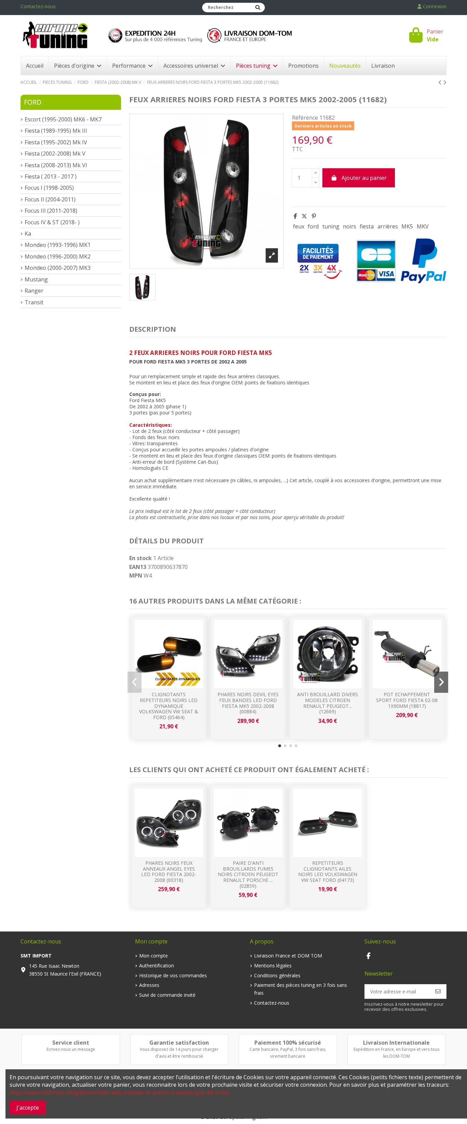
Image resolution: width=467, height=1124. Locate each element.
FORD (32, 102)
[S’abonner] (438, 991)
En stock (140, 558)
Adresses (149, 985)
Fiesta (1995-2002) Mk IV (56, 142)
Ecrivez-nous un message (70, 1049)
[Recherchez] (258, 7)
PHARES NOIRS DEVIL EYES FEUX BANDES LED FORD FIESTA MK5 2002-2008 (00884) (248, 703)
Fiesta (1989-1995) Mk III (56, 130)
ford (313, 226)
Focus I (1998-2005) (49, 187)
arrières (387, 226)
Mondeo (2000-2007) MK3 (58, 268)
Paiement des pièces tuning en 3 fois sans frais (300, 989)
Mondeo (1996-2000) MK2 (58, 256)
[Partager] (295, 216)
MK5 (407, 226)
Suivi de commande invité (167, 995)
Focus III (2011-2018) (51, 210)
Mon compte (153, 955)
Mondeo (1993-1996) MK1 (58, 245)
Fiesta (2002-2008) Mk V (55, 153)
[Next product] (444, 82)
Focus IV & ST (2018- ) (52, 222)
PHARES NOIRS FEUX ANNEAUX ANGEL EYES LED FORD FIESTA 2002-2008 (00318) (168, 871)
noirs (349, 226)
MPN (135, 575)
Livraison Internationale (396, 1042)
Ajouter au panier (364, 178)
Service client (70, 1042)
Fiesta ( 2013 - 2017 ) (51, 176)
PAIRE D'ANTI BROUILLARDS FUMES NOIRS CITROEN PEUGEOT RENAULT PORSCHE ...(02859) (248, 874)
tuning (330, 226)
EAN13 (137, 567)
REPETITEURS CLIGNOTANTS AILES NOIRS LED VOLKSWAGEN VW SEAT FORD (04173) (327, 871)
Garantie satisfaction (179, 1042)
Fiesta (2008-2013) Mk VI (56, 165)
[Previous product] (440, 82)
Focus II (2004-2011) (50, 199)
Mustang (36, 279)
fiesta (367, 226)
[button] (279, 745)
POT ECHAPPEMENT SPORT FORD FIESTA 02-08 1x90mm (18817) (407, 700)
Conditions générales (277, 975)
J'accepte (27, 1107)
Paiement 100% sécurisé (287, 1042)
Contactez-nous (38, 6)
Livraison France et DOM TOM (288, 955)
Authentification (156, 965)
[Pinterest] (314, 216)
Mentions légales (273, 965)
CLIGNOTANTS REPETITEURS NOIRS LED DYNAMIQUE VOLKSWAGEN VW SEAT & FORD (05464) (168, 705)
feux (298, 226)
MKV (423, 226)
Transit (34, 302)
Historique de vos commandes (173, 975)
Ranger (34, 290)
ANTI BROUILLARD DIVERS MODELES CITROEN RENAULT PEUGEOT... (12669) (327, 703)
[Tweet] (304, 216)
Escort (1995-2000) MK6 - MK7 (63, 119)
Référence (305, 117)
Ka (28, 233)
